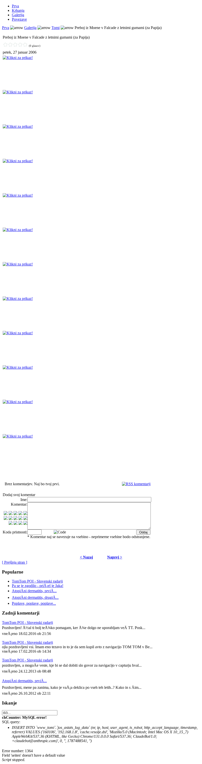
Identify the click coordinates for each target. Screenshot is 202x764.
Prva (15, 6)
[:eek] (11, 518)
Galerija (18, 15)
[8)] (20, 514)
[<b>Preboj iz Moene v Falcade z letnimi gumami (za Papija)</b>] (18, 58)
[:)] (6, 514)
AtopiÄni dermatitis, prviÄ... (24, 681)
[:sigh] (25, 518)
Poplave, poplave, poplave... (34, 603)
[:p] (25, 514)
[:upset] (15, 518)
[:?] (11, 523)
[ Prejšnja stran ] (14, 562)
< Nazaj (86, 557)
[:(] (20, 523)
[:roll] (6, 518)
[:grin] (11, 514)
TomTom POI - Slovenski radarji (37, 581)
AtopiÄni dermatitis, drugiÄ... (35, 597)
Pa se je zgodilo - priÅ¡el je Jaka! (37, 586)
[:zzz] (20, 518)
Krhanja (18, 10)
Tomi (55, 28)
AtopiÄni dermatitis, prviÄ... (34, 591)
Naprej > (114, 557)
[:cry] (15, 523)
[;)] (15, 514)
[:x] (25, 523)
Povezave (19, 19)
